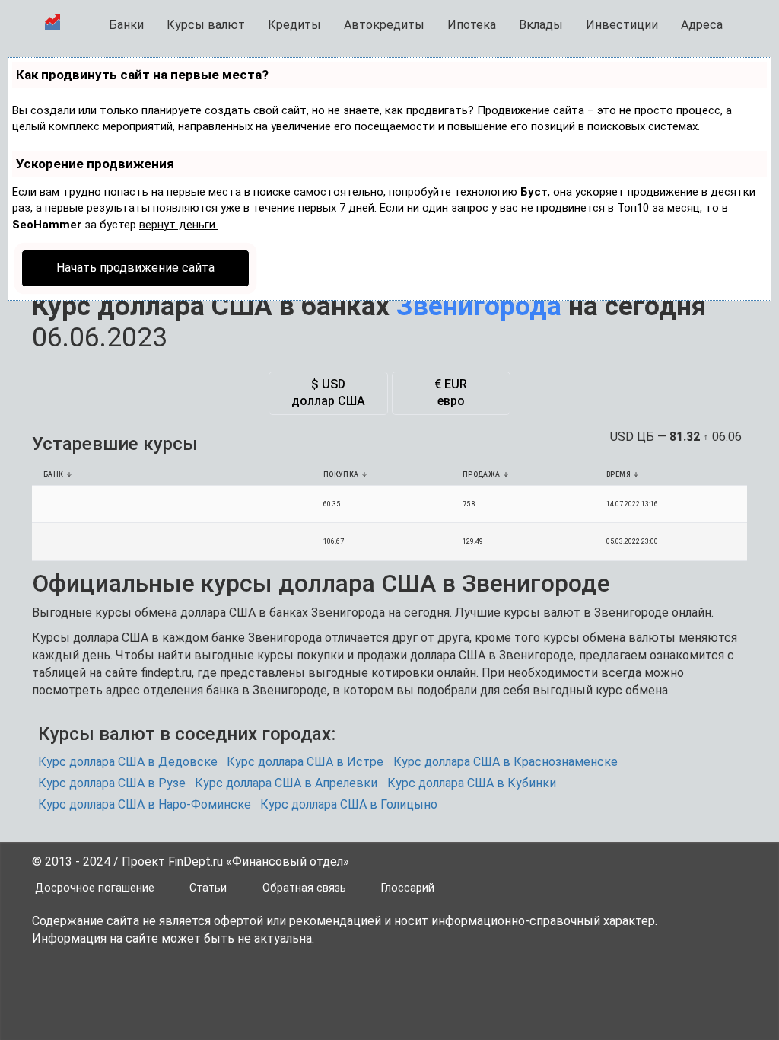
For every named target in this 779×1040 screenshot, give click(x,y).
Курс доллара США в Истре (305, 761)
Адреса (702, 25)
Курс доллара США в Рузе (112, 783)
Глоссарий (407, 888)
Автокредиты (384, 25)
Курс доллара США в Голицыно (348, 804)
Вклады (541, 25)
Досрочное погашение (94, 888)
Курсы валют (206, 25)
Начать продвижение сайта (135, 267)
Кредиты (294, 25)
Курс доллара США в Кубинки (471, 783)
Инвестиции (622, 25)
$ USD (328, 393)
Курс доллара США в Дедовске (128, 761)
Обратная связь (304, 888)
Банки (126, 25)
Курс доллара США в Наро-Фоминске (144, 804)
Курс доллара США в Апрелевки (286, 783)
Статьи (208, 888)
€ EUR (450, 393)
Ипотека (471, 25)
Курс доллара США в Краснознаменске (505, 761)
